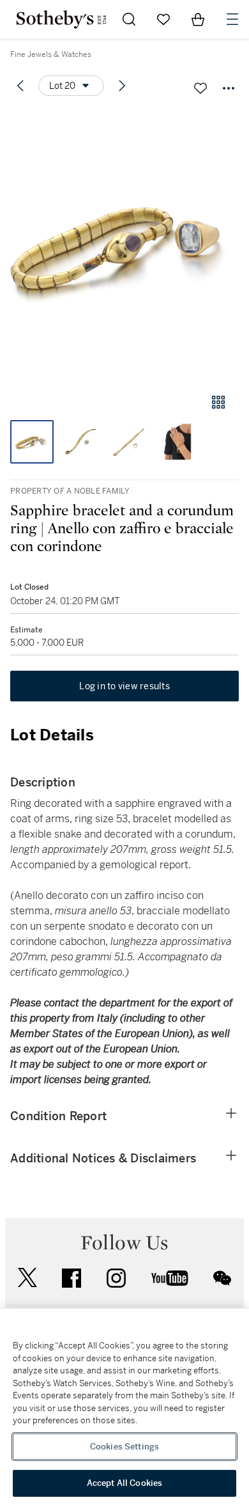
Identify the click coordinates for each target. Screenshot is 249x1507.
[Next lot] (122, 85)
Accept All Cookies (124, 1483)
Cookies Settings (124, 1446)
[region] (124, 1408)
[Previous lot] (20, 85)
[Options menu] (228, 88)
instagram (116, 1278)
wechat (222, 1278)
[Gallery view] (218, 402)
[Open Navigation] (232, 19)
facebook (71, 1278)
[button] (124, 245)
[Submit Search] (129, 19)
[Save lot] (200, 88)
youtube (169, 1278)
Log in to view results (124, 686)
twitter (27, 1278)
